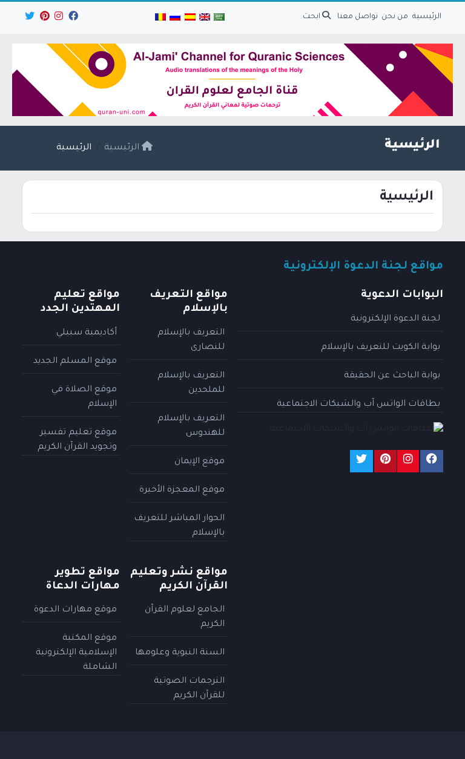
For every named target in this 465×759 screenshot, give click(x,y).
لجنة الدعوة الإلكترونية (395, 319)
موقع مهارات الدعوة (75, 610)
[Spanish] (189, 18)
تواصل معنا (357, 17)
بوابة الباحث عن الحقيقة (392, 376)
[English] (204, 18)
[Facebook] (72, 18)
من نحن (394, 17)
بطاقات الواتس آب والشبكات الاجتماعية (358, 404)
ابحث (312, 17)
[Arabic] (219, 18)
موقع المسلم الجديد (75, 361)
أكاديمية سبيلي (86, 333)
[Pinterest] (44, 18)
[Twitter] (29, 18)
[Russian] (175, 18)
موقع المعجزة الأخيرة (182, 490)
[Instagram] (57, 18)
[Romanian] (160, 18)
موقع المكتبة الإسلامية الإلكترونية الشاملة (76, 653)
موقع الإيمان (199, 462)
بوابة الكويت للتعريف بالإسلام (380, 348)
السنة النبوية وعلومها (180, 653)
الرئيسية (426, 17)
